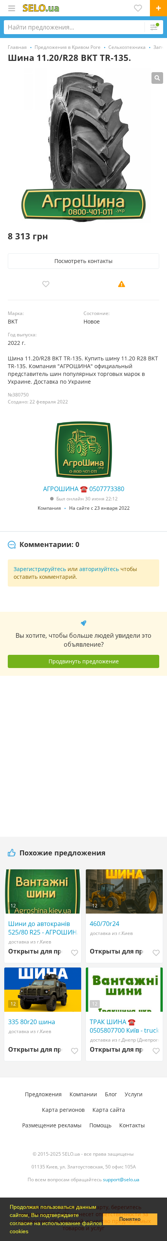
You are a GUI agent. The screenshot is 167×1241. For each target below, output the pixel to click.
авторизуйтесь (99, 569)
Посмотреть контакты (83, 261)
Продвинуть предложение (84, 661)
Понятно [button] (130, 1219)
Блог (111, 1094)
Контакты (132, 1125)
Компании (83, 1094)
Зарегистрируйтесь (40, 569)
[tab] (43, 545)
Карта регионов (63, 1109)
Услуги (134, 1094)
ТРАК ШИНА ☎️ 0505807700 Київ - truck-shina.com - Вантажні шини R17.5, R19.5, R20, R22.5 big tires (125, 1026)
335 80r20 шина (31, 1022)
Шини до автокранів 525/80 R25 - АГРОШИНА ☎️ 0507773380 (44, 927)
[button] (31, 1232)
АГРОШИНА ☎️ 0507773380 (83, 489)
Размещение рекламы (52, 1125)
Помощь (100, 1125)
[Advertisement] (83, 753)
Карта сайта (108, 1109)
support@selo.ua (121, 1179)
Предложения (43, 1094)
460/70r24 (104, 923)
